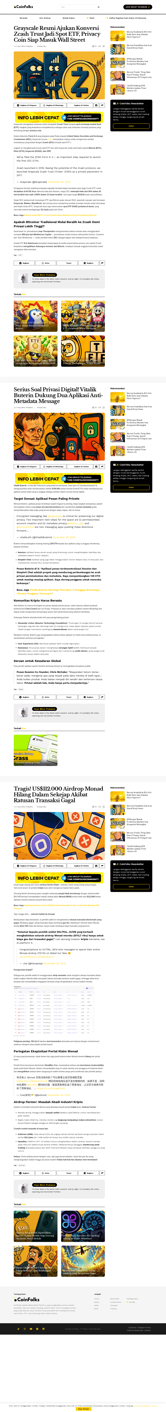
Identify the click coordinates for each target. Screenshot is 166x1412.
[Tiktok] (18, 1329)
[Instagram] (24, 1329)
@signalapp (54, 516)
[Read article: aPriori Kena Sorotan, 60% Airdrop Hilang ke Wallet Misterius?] (83, 1226)
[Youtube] (31, 1329)
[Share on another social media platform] (102, 105)
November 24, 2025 (54, 963)
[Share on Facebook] (96, 105)
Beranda (23, 18)
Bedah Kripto (69, 18)
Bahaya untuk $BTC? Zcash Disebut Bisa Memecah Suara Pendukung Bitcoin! (60, 215)
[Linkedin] (43, 1329)
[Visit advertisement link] (59, 117)
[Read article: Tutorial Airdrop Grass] (35, 750)
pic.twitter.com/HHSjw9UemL (37, 956)
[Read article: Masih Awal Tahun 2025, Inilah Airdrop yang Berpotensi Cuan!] (83, 1261)
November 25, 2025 (58, 1095)
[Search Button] (99, 7)
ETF (20, 255)
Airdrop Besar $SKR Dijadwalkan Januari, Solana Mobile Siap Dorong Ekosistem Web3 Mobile (35, 1236)
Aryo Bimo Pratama (25, 46)
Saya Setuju (83, 1409)
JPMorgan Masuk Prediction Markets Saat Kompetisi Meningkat (137, 61)
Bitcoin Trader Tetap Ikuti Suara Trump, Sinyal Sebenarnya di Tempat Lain (139, 74)
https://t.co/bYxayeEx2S (51, 1088)
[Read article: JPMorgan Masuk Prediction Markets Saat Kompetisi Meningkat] (117, 63)
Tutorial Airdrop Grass (28, 762)
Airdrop (22, 1165)
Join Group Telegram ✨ (138, 7)
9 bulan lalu (41, 46)
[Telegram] (37, 1329)
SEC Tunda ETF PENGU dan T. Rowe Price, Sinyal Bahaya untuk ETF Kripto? (35, 325)
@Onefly (32, 1084)
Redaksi (148, 1330)
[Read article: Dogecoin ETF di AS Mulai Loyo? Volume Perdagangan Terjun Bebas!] (83, 351)
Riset (92, 18)
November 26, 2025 (59, 181)
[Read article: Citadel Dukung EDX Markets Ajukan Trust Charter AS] (117, 89)
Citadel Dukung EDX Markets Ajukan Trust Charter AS (136, 88)
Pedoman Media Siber (135, 1330)
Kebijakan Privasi (144, 1328)
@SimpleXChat (25, 526)
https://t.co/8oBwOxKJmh (32, 1081)
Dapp (21, 689)
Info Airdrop (45, 18)
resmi (50, 139)
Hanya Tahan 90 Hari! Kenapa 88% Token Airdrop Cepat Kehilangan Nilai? (34, 1270)
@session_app (75, 523)
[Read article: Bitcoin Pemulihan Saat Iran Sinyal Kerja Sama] (117, 49)
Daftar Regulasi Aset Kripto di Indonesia (127, 18)
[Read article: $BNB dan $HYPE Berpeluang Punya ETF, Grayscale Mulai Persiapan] (83, 316)
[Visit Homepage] (23, 7)
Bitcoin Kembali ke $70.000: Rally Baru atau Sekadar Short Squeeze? (139, 34)
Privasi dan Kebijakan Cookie (145, 1406)
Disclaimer (132, 1328)
